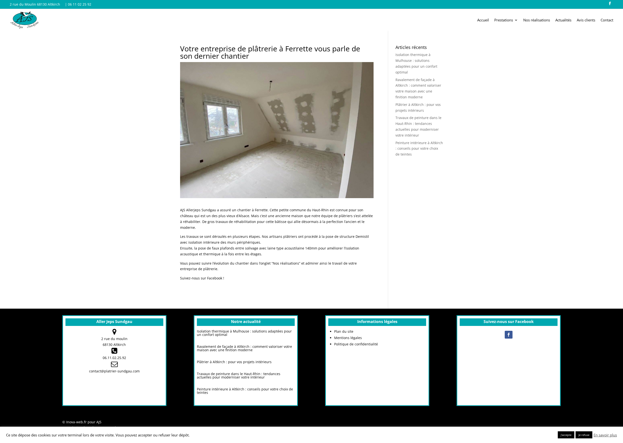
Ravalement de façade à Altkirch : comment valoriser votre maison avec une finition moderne (244, 348)
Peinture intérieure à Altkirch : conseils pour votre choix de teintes (419, 148)
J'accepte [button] (566, 435)
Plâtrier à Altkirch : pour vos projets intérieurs (234, 362)
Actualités (563, 20)
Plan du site (343, 331)
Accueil (483, 20)
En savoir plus (605, 435)
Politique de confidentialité (356, 344)
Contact (607, 20)
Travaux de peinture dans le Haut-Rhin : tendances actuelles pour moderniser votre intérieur (238, 375)
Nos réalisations (536, 20)
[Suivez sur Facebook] (609, 3)
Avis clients (586, 20)
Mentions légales (348, 337)
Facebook (214, 278)
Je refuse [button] (583, 435)
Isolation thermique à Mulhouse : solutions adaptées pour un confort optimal (244, 333)
